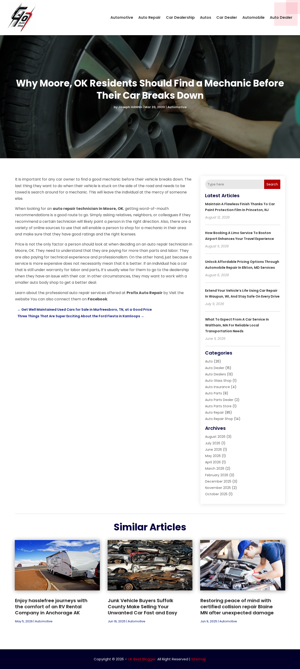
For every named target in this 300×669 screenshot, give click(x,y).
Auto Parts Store (218, 406)
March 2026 (214, 468)
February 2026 (216, 475)
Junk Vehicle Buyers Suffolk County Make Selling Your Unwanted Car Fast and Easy (142, 606)
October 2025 (216, 494)
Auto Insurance (217, 387)
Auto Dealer (281, 17)
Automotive (121, 17)
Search (272, 184)
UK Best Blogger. (142, 659)
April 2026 (213, 462)
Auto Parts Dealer (219, 399)
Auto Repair (149, 17)
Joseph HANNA (130, 107)
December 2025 (218, 481)
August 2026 (215, 436)
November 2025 (218, 487)
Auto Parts (213, 393)
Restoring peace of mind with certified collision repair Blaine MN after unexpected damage (237, 606)
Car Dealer (226, 17)
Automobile (253, 17)
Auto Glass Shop (218, 380)
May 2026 (213, 456)
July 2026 (212, 443)
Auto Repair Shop (219, 418)
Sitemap (198, 659)
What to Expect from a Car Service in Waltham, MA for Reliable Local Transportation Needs (237, 325)
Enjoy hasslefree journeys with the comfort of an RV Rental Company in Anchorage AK (51, 606)
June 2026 (213, 449)
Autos (205, 17)
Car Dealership (180, 17)
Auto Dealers (215, 374)
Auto (209, 361)
